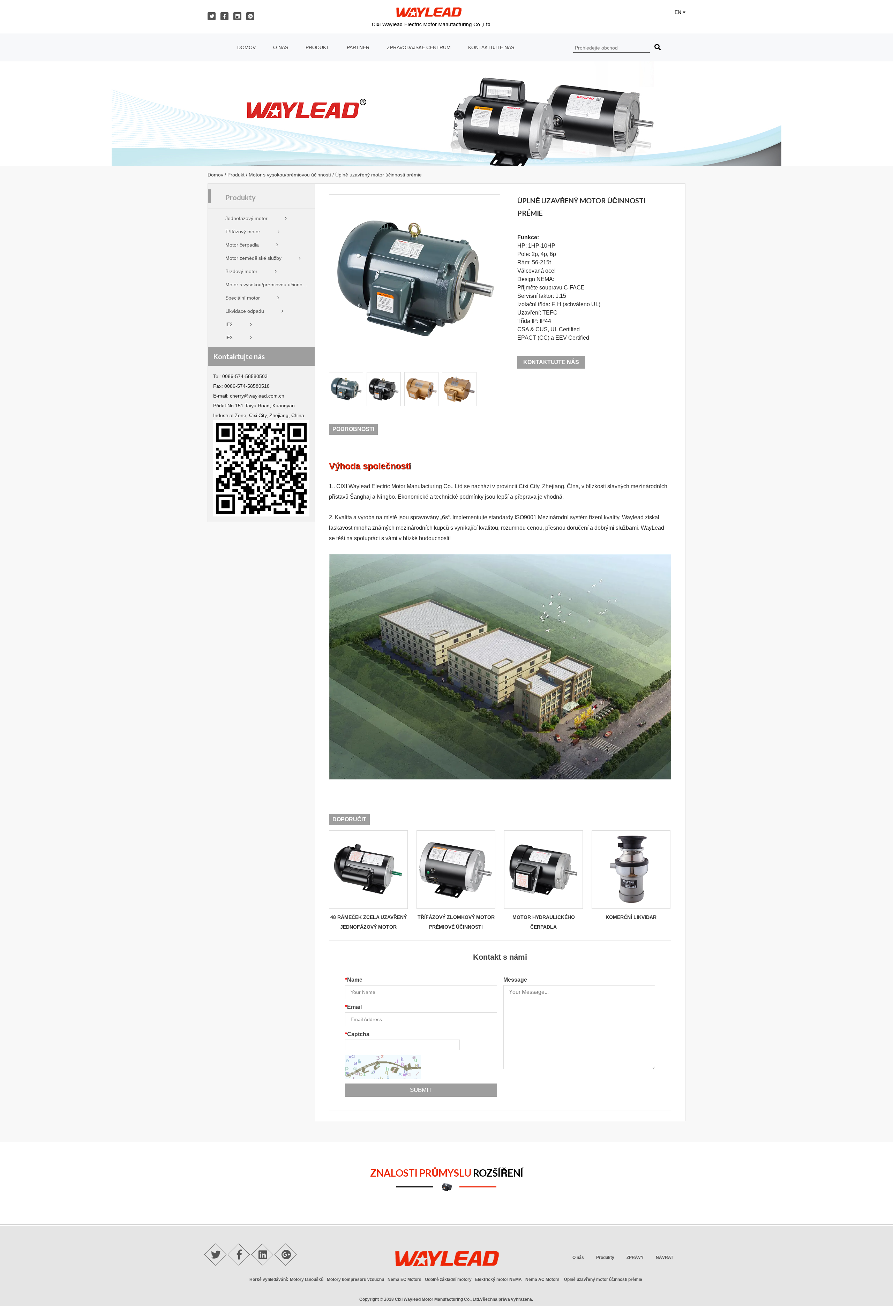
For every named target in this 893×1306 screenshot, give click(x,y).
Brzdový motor (241, 271)
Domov (246, 47)
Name (353, 980)
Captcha (357, 1034)
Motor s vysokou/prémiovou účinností (290, 175)
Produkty (605, 1257)
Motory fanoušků (306, 1279)
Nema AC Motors (542, 1279)
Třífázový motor (242, 231)
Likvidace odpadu (244, 311)
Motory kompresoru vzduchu (355, 1279)
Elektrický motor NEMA (498, 1279)
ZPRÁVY (635, 1257)
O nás (280, 47)
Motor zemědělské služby (253, 258)
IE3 (229, 337)
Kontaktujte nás (491, 47)
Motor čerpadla (242, 245)
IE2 (229, 324)
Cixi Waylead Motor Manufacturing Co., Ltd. (437, 1299)
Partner (358, 47)
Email (353, 1007)
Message (515, 980)
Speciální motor (242, 298)
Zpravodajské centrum (419, 47)
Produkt (317, 47)
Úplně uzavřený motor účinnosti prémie (603, 1279)
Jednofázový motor (246, 218)
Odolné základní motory (448, 1279)
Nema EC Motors (404, 1279)
